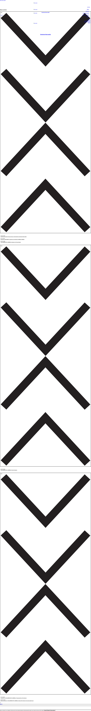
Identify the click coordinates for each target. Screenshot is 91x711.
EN (87, 7)
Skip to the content (3, 0)
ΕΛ (89, 7)
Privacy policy (52, 710)
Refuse (48, 710)
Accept (45, 710)
